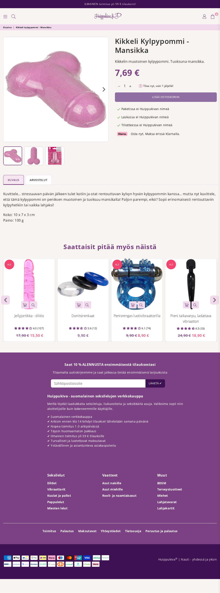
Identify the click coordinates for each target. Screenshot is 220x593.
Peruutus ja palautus (161, 531)
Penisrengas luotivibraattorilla (137, 315)
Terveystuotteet (169, 489)
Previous (7, 89)
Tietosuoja (133, 531)
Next (104, 89)
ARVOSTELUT (38, 180)
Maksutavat (87, 531)
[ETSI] (13, 16)
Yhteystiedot (111, 531)
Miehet (162, 495)
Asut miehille (112, 489)
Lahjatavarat (167, 502)
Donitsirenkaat (83, 315)
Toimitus (49, 531)
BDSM (161, 483)
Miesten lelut (57, 508)
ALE (9, 264)
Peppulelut (55, 502)
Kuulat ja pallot (59, 495)
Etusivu (7, 27)
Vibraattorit (56, 489)
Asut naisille (111, 483)
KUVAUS (13, 180)
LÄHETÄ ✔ (155, 383)
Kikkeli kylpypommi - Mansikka (33, 27)
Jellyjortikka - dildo (29, 315)
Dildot (52, 483)
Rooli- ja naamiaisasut (119, 495)
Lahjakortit (166, 508)
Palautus (67, 531)
